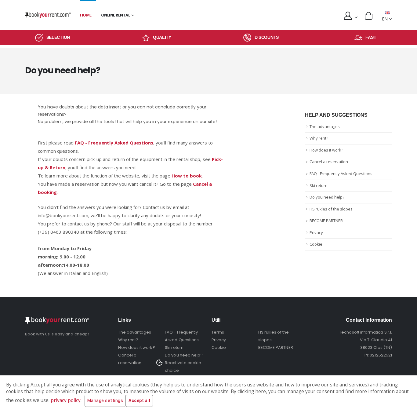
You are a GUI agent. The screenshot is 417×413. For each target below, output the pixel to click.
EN (385, 19)
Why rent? (319, 138)
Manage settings (105, 400)
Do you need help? (327, 197)
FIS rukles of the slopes (331, 209)
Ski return (319, 185)
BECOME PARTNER (326, 220)
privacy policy (66, 400)
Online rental (115, 15)
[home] (48, 15)
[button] (368, 16)
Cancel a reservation (329, 161)
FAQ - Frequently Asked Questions (341, 173)
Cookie (316, 244)
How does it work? (326, 150)
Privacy (316, 232)
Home (86, 15)
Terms (218, 332)
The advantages (325, 126)
